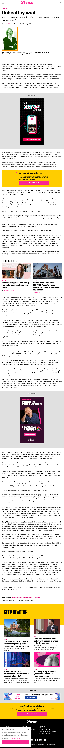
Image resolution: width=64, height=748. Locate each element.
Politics (36, 636)
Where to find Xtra (45, 729)
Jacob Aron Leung (9, 290)
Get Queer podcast (45, 733)
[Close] (29, 729)
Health (35, 281)
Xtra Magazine (26, 3)
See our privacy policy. (14, 738)
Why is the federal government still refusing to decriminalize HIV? (16, 674)
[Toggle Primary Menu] (3, 3)
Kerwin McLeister (8, 24)
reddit (40, 740)
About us (8, 726)
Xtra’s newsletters (45, 728)
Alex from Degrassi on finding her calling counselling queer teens (15, 285)
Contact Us (25, 726)
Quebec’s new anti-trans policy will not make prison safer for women (46, 641)
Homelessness (27, 597)
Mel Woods (38, 293)
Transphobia (36, 597)
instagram (32, 740)
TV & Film (4, 281)
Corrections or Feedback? (9, 600)
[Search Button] (61, 3)
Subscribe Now (34, 183)
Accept (15, 742)
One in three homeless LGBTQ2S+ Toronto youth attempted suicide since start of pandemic (47, 286)
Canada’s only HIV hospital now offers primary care (16, 642)
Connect (42, 726)
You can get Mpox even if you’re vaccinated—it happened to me (45, 674)
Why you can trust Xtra (27, 600)
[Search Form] (61, 3)
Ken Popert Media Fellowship (48, 731)
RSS (45, 740)
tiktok (36, 740)
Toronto (4, 8)
